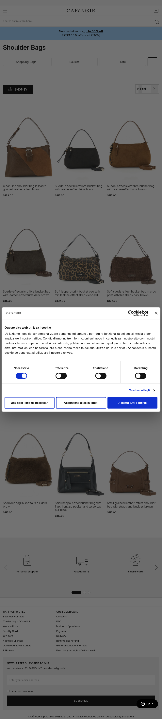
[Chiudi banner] (156, 313)
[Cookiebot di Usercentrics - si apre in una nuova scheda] (131, 313)
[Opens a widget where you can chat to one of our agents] (147, 704)
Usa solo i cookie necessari (29, 402)
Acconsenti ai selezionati (81, 402)
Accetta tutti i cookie (132, 402)
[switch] (61, 376)
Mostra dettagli (139, 390)
